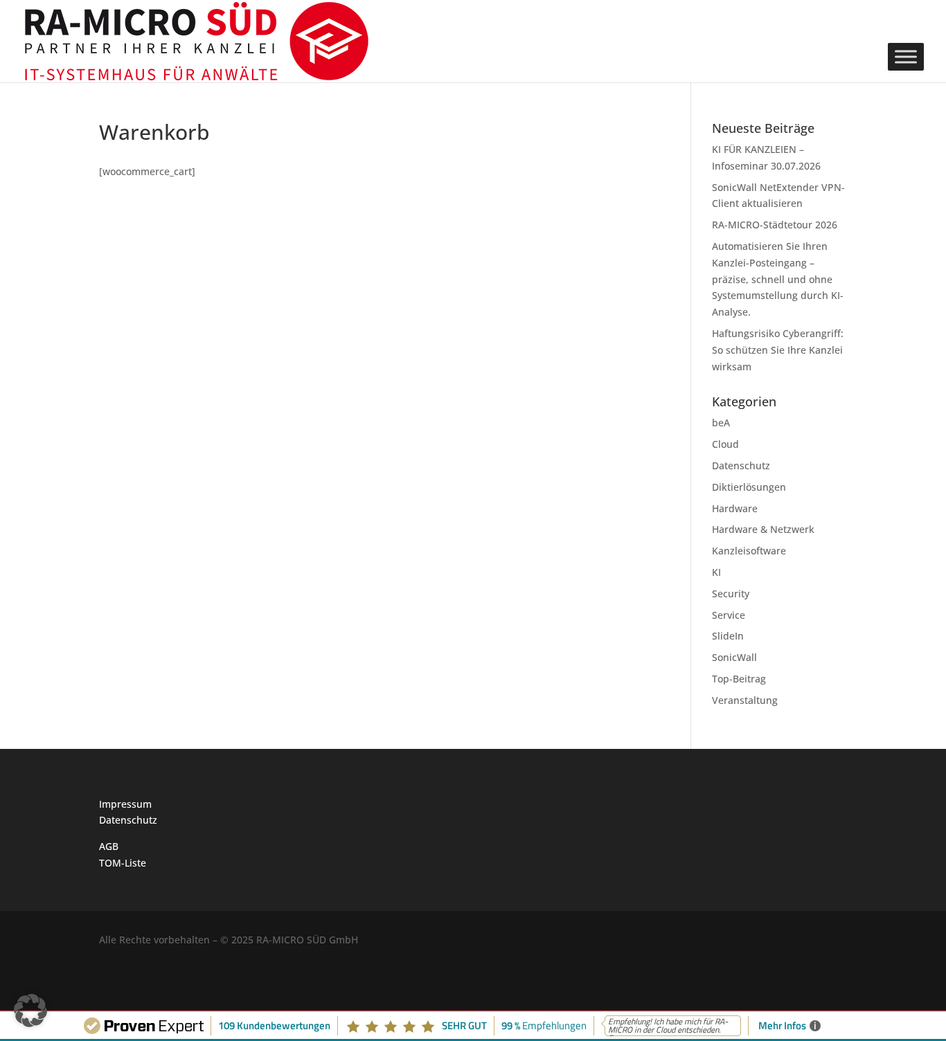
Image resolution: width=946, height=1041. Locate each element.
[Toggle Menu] (906, 56)
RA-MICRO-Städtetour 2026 (774, 224)
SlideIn (728, 635)
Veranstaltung (745, 700)
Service (728, 615)
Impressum (125, 804)
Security (730, 593)
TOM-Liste (122, 862)
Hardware (735, 508)
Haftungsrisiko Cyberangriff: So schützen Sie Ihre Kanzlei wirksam (778, 350)
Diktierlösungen (749, 487)
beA (721, 422)
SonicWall (734, 657)
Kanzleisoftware (749, 550)
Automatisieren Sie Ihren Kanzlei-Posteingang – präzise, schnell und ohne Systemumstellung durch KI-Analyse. (778, 278)
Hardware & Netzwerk (763, 529)
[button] (30, 1010)
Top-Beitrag (739, 678)
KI (716, 572)
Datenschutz (741, 465)
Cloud (725, 444)
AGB (108, 846)
